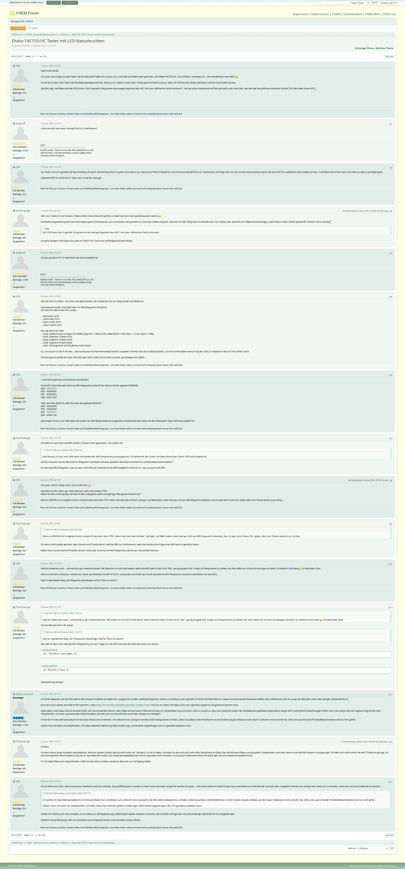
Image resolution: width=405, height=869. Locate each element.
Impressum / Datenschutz (311, 14)
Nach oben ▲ (391, 866)
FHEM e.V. (389, 14)
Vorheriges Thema (364, 48)
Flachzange (23, 210)
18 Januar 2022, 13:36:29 (50, 296)
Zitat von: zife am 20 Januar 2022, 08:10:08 (63, 529)
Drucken (389, 57)
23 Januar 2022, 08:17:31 (50, 694)
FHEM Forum (27, 13)
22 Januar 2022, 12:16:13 (50, 563)
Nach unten (16, 56)
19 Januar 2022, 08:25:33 (50, 374)
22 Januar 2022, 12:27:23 (50, 607)
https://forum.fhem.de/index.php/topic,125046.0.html (123, 705)
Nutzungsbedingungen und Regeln (369, 866)
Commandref (352, 14)
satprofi (21, 123)
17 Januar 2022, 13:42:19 (50, 123)
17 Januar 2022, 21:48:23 (50, 252)
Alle (45, 56)
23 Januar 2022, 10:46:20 (50, 781)
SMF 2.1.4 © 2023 (15, 866)
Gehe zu (351, 848)
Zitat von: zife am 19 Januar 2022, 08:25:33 (63, 450)
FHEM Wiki (372, 14)
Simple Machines (29, 866)
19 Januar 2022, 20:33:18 (50, 438)
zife (18, 65)
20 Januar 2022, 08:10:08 (50, 480)
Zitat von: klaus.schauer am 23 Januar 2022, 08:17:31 (68, 793)
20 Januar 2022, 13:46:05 (50, 523)
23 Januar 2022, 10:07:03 (50, 741)
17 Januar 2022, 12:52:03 (50, 65)
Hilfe (351, 866)
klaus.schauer (25, 694)
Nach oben (16, 835)
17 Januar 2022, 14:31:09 (50, 167)
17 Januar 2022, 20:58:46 (50, 211)
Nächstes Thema (384, 48)
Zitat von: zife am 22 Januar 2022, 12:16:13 (63, 613)
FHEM (336, 14)
